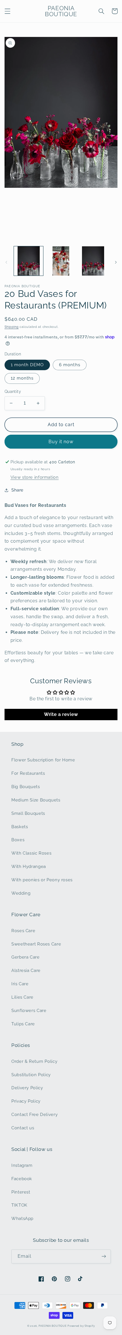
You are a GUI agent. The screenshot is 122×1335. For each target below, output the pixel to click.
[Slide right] (116, 262)
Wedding (20, 893)
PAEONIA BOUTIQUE (53, 1325)
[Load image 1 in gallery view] (28, 261)
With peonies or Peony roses (42, 879)
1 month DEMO (27, 364)
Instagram (22, 1165)
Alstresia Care (26, 970)
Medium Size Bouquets (35, 799)
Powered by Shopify (81, 1325)
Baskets (19, 826)
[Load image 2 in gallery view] (60, 261)
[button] (7, 11)
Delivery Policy (27, 1087)
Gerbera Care (25, 957)
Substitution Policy (31, 1074)
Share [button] (17, 490)
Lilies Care (22, 997)
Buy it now (61, 441)
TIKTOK (19, 1205)
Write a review (61, 714)
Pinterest (20, 1192)
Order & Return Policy (34, 1061)
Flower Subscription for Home (43, 759)
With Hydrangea (28, 866)
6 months (69, 364)
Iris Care (20, 983)
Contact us (22, 1127)
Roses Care (23, 930)
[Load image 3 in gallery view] (93, 261)
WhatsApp (22, 1218)
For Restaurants (28, 773)
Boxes (17, 839)
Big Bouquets (25, 786)
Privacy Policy (26, 1101)
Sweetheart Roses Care (36, 944)
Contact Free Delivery (34, 1114)
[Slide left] (6, 262)
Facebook (21, 1178)
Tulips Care (23, 1023)
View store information (34, 477)
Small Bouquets (28, 813)
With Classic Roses (31, 853)
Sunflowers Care (28, 1010)
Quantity (13, 391)
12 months (22, 378)
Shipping (12, 326)
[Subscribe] (103, 1256)
